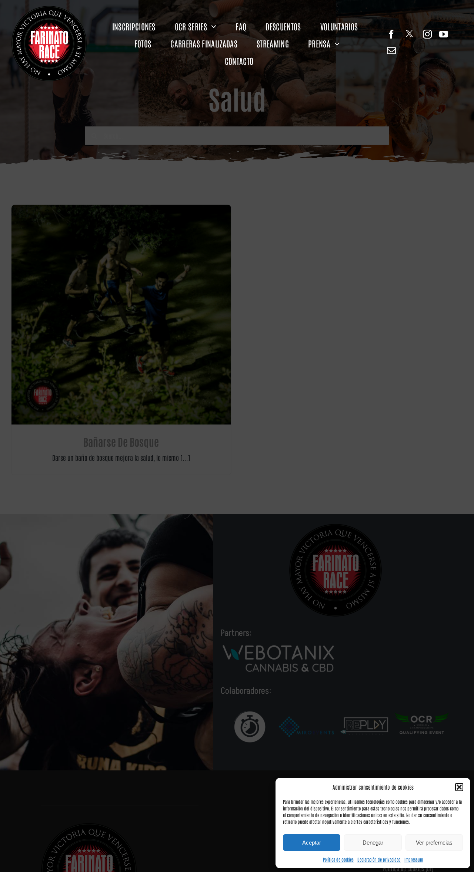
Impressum (413, 859)
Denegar (373, 842)
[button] (459, 787)
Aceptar (311, 842)
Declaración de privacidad (379, 859)
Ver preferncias (434, 842)
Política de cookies (338, 859)
